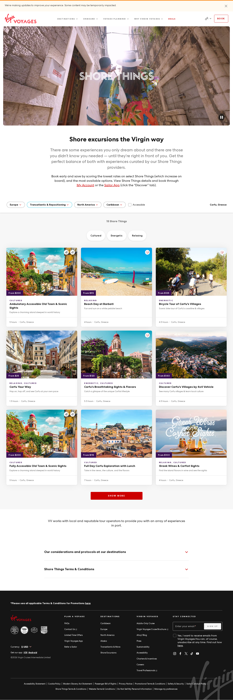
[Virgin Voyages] (20, 18)
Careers (140, 664)
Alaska (103, 641)
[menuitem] (68, 19)
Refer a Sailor (70, 646)
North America (107, 635)
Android (33, 652)
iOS (25, 652)
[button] (221, 117)
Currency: (15, 646)
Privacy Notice (125, 683)
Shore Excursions (108, 652)
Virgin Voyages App (73, 641)
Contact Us (70, 629)
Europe (103, 629)
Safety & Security (176, 683)
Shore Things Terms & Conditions (70, 689)
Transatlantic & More (110, 646)
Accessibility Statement (34, 683)
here (88, 603)
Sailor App (112, 185)
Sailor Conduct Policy (196, 683)
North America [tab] (86, 204)
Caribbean (105, 623)
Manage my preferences (165, 689)
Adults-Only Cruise (146, 623)
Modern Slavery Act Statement (77, 683)
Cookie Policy (54, 683)
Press (139, 641)
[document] (207, 18)
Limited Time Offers (73, 635)
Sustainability (143, 646)
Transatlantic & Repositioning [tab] (48, 204)
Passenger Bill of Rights (105, 683)
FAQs (66, 623)
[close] (226, 6)
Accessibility (142, 652)
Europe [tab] (14, 204)
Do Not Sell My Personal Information (134, 689)
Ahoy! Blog (142, 635)
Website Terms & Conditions (102, 689)
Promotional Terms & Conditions (150, 683)
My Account (85, 185)
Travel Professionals (147, 670)
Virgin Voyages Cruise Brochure (152, 629)
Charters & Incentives (147, 658)
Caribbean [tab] (113, 204)
